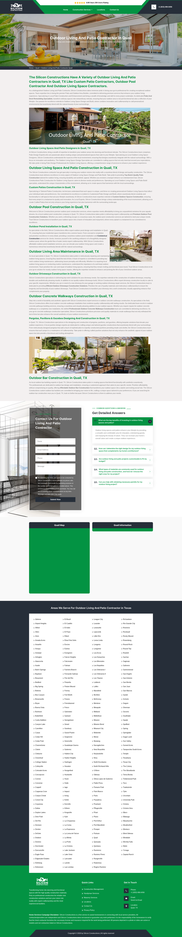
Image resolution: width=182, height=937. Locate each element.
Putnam (97, 833)
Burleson (38, 712)
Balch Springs (40, 670)
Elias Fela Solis (70, 640)
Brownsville (39, 699)
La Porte (67, 842)
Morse (96, 737)
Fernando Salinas (71, 674)
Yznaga (126, 850)
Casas (37, 733)
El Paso (67, 632)
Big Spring (39, 686)
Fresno (67, 699)
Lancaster (68, 859)
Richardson (127, 619)
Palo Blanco (98, 791)
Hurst (66, 779)
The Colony (127, 766)
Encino (67, 644)
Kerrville (67, 804)
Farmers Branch (70, 670)
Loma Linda (98, 640)
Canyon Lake (40, 724)
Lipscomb (97, 632)
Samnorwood (128, 670)
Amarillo (38, 644)
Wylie (125, 846)
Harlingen (68, 762)
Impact (66, 791)
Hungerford (68, 770)
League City (98, 619)
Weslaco (126, 829)
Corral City (39, 800)
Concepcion (39, 775)
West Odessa (128, 833)
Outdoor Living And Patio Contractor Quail (56, 68)
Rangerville (98, 859)
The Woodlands (129, 770)
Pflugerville (98, 808)
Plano (96, 817)
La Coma (67, 825)
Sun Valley (127, 741)
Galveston (68, 712)
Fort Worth (68, 695)
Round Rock (127, 644)
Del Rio (38, 821)
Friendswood (69, 703)
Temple (125, 754)
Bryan (37, 703)
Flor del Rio (68, 678)
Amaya (37, 649)
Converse (38, 783)
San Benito (127, 682)
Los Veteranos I (99, 670)
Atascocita (39, 661)
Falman (67, 665)
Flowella (67, 682)
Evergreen (68, 653)
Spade (125, 720)
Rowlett (126, 653)
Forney (67, 691)
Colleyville (39, 766)
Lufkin (96, 686)
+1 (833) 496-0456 (165, 7)
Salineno (126, 665)
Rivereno (126, 628)
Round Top (127, 649)
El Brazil (67, 619)
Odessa (97, 775)
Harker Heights (70, 758)
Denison (38, 825)
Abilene (38, 619)
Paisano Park (99, 787)
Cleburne (38, 754)
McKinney (97, 699)
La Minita (67, 838)
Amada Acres (40, 640)
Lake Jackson (69, 850)
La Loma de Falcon (71, 833)
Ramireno (97, 850)
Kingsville (68, 812)
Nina (95, 758)
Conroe (38, 779)
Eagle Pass (39, 854)
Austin (37, 665)
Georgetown (69, 720)
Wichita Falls (128, 842)
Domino (38, 842)
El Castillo (68, 623)
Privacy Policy (89, 910)
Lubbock (97, 682)
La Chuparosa (69, 821)
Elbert (66, 636)
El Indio (67, 628)
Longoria (97, 644)
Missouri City (98, 728)
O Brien (96, 770)
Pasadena (97, 800)
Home (65, 10)
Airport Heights (40, 623)
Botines (38, 691)
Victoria (126, 804)
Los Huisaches (99, 657)
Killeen (67, 808)
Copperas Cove (41, 791)
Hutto (66, 783)
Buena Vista (39, 707)
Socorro (126, 712)
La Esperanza (69, 829)
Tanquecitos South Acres (132, 749)
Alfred (37, 628)
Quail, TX (134, 908)
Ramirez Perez (99, 854)
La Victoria (68, 846)
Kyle (66, 817)
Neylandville (98, 754)
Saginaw (126, 661)
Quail (37, 68)
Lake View (68, 854)
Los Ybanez (98, 678)
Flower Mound (69, 686)
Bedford (38, 682)
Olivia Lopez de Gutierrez (103, 779)
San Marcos (127, 691)
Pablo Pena (98, 783)
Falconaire (68, 661)
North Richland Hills (101, 766)
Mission (97, 720)
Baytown (38, 674)
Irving (66, 796)
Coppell (38, 787)
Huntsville (68, 775)
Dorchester (39, 846)
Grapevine (68, 737)
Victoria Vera (128, 808)
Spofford (126, 724)
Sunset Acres (128, 745)
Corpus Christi (40, 796)
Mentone (97, 703)
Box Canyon (39, 695)
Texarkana (127, 758)
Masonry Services (90, 897)
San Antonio (127, 678)
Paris (96, 796)
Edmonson (39, 867)
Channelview (40, 745)
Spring (125, 728)
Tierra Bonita (128, 775)
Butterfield (39, 716)
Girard (66, 724)
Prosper (97, 829)
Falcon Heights (70, 657)
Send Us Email (136, 900)
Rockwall (126, 632)
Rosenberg (127, 640)
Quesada (97, 842)
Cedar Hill (39, 737)
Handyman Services (91, 893)
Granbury (67, 728)
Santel (125, 695)
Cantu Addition (40, 720)
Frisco (66, 707)
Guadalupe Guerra (71, 745)
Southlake (127, 716)
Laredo (67, 863)
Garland (67, 716)
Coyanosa (39, 804)
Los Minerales (99, 661)
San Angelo (127, 674)
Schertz (126, 699)
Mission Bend (99, 724)
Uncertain (126, 796)
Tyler (125, 791)
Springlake (127, 733)
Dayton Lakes (40, 812)
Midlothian (98, 716)
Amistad (38, 653)
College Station (41, 762)
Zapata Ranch (128, 854)
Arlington (38, 657)
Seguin (125, 703)
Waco (125, 812)
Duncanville (39, 850)
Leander (97, 623)
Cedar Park (39, 741)
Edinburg (38, 863)
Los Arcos (97, 653)
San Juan (126, 686)
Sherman (126, 707)
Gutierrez (67, 749)
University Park (128, 800)
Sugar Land (127, 737)
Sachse (126, 657)
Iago (66, 787)
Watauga (126, 817)
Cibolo (37, 749)
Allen (37, 632)
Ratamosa (97, 863)
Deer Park (39, 817)
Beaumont (39, 678)
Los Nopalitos (99, 665)
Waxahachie (127, 821)
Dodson (38, 838)
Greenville (68, 741)
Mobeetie (97, 733)
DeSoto (38, 833)
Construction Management (94, 889)
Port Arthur (98, 821)
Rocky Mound (128, 636)
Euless (67, 649)
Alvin (37, 636)
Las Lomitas (69, 867)
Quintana (97, 846)
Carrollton (39, 728)
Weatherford (127, 825)
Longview (97, 649)
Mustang (97, 741)
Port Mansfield (99, 825)
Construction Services (82, 10)
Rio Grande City (129, 623)
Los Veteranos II (100, 674)
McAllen (97, 695)
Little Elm (97, 636)
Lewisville (97, 628)
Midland (97, 712)
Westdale (126, 838)
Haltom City (68, 754)
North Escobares (100, 762)
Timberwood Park (129, 779)
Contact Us (114, 10)
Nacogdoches (99, 745)
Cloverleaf (39, 758)
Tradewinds (127, 787)
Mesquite (97, 707)
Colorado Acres (41, 770)
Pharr (96, 812)
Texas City (127, 762)
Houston (67, 766)
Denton (38, 829)
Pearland (97, 804)
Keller (66, 800)
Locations (101, 10)
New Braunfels (99, 749)
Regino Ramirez (100, 867)
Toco (125, 783)
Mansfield (97, 691)
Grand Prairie (69, 733)
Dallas (37, 808)
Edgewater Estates (42, 859)
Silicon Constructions (92, 933)
